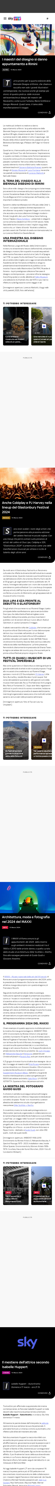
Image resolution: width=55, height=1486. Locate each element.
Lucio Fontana (33, 170)
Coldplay (32, 627)
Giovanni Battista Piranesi (30, 167)
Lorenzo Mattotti (36, 173)
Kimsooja (28, 1054)
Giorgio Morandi (19, 170)
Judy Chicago (44, 1051)
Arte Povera (34, 1064)
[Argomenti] (47, 18)
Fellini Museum (41, 277)
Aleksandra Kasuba (14, 1054)
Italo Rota (32, 1078)
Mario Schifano (23, 219)
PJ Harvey (40, 674)
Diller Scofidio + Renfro (24, 1105)
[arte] (15, 18)
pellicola (44, 1423)
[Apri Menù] (5, 18)
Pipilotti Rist (25, 1056)
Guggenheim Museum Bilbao (15, 1073)
